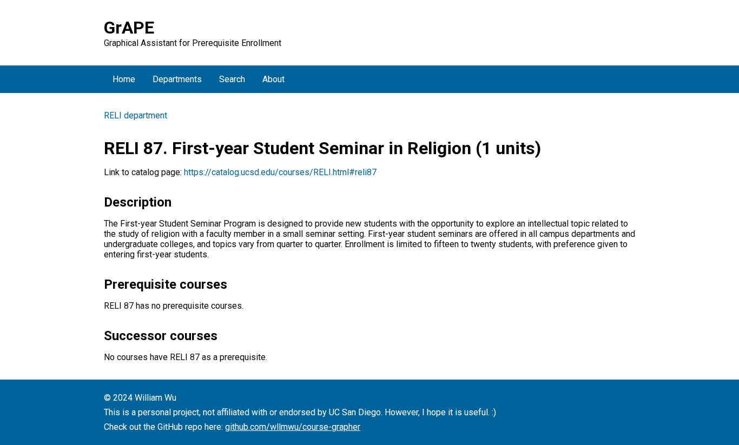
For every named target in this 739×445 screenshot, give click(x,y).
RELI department (135, 115)
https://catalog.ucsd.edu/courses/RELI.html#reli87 (280, 172)
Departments (177, 79)
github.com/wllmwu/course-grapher (292, 427)
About (273, 79)
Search (232, 79)
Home (124, 79)
